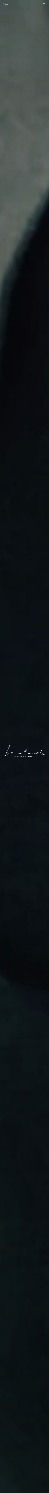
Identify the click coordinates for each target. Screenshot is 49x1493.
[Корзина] (44, 4)
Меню (5, 4)
